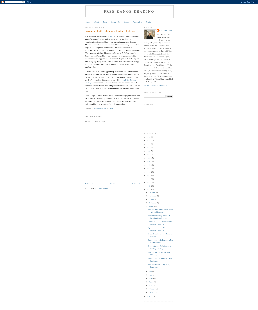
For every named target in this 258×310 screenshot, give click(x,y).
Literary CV (115, 22)
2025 (149, 140)
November (153, 196)
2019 (149, 161)
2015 (149, 175)
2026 (149, 137)
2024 (149, 144)
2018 (149, 165)
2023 (149, 147)
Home (88, 22)
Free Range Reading (129, 11)
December (152, 192)
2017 (149, 168)
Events (126, 22)
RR (111, 36)
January (152, 292)
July (150, 271)
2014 (149, 179)
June (151, 275)
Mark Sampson (165, 30)
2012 (149, 186)
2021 (149, 154)
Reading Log (137, 22)
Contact (149, 22)
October (152, 199)
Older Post (136, 183)
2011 (149, 189)
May (151, 278)
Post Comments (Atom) (103, 188)
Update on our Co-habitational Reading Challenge (159, 229)
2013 (149, 182)
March (151, 285)
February (152, 289)
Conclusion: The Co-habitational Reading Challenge (160, 222)
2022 (149, 151)
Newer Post (89, 183)
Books (105, 22)
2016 (149, 172)
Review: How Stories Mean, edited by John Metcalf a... (160, 210)
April (151, 282)
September (153, 203)
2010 (149, 296)
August (151, 206)
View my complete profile (155, 85)
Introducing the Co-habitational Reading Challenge (159, 247)
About (96, 22)
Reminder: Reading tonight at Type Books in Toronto (159, 216)
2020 (149, 158)
